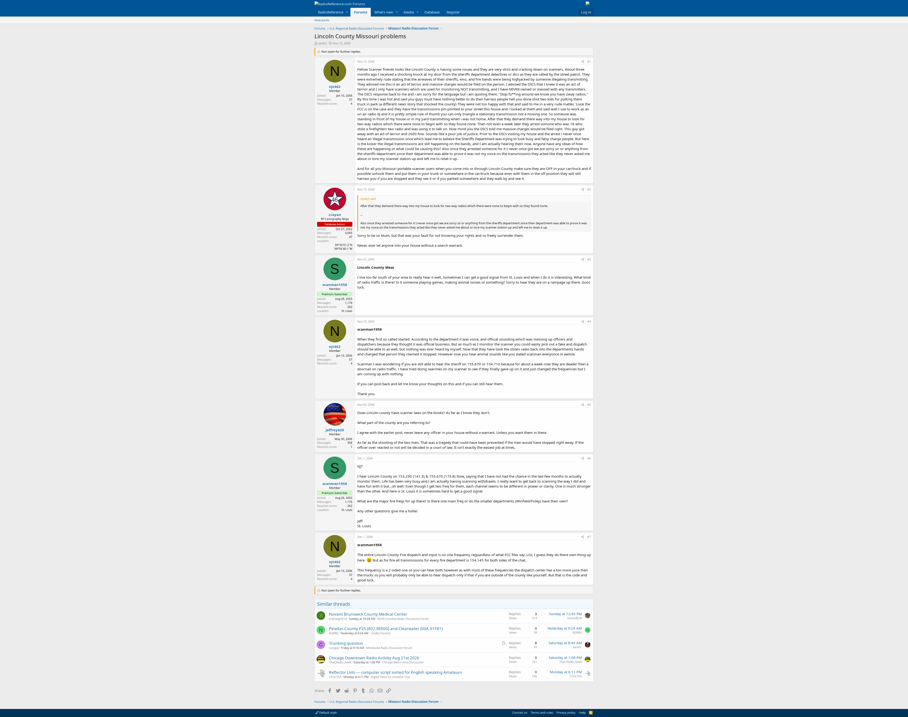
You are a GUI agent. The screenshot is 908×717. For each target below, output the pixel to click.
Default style (328, 712)
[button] (347, 12)
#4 (589, 322)
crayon (335, 214)
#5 (589, 405)
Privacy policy (566, 712)
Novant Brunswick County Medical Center (368, 614)
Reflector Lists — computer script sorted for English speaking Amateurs (395, 672)
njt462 (322, 43)
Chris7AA (335, 677)
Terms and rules (542, 712)
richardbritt (574, 618)
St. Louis (346, 311)
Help (582, 712)
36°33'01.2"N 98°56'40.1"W (343, 247)
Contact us (519, 712)
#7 (589, 537)
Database (432, 12)
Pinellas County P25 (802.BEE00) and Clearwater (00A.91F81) (386, 628)
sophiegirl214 (338, 619)
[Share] (583, 62)
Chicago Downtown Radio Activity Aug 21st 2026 (374, 658)
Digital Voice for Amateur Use (390, 677)
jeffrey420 (335, 430)
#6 (589, 458)
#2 (589, 189)
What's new (383, 12)
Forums (360, 12)
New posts (321, 20)
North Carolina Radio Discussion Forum (403, 619)
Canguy (334, 648)
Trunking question (346, 643)
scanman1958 (335, 284)
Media (409, 12)
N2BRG (333, 633)
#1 (589, 62)
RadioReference (330, 12)
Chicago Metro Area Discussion (402, 662)
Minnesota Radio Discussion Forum (389, 648)
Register (453, 12)
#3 (589, 259)
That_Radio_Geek (340, 662)
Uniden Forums (381, 633)
